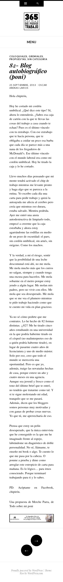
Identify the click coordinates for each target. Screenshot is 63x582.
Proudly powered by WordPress (27, 570)
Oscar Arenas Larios (28, 86)
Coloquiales (18, 56)
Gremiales (36, 56)
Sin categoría (37, 59)
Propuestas (17, 59)
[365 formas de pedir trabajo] (31, 21)
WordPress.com (35, 573)
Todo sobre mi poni (21, 506)
